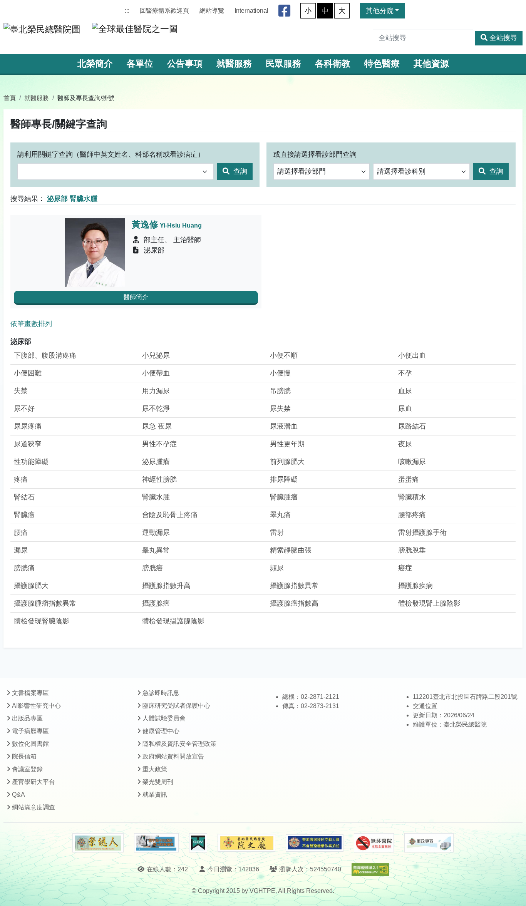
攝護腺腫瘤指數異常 (45, 603)
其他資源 (431, 64)
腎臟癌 (24, 515)
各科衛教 (332, 64)
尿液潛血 (284, 426)
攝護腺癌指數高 (294, 603)
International (251, 10)
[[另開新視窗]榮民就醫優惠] (156, 842)
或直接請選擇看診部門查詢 (315, 154)
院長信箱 (24, 756)
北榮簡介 (95, 64)
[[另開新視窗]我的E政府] (198, 842)
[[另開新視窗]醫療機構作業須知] (314, 843)
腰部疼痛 (412, 515)
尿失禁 (280, 408)
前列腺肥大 (287, 462)
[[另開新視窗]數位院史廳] (246, 843)
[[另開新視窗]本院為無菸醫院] (374, 842)
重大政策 (154, 769)
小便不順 (284, 355)
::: (127, 10)
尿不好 (24, 408)
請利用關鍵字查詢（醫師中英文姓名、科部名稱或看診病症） (110, 154)
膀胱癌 (152, 568)
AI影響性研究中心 (36, 705)
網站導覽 (211, 10)
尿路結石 (412, 426)
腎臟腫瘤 (284, 497)
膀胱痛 (24, 568)
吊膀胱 (280, 391)
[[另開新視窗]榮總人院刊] (97, 842)
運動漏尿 (156, 532)
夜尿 (405, 444)
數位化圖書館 (30, 743)
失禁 (21, 391)
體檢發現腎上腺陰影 (429, 603)
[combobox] (115, 171)
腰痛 (21, 532)
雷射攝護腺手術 (422, 532)
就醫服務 (234, 64)
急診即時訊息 (160, 693)
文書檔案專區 (30, 693)
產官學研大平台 (33, 782)
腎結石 (24, 497)
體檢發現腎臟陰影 (41, 621)
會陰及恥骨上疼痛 (170, 515)
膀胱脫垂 (412, 550)
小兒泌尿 (156, 355)
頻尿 (277, 568)
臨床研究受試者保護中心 (176, 705)
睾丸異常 (156, 550)
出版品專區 (27, 718)
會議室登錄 (27, 769)
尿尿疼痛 (28, 426)
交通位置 (425, 706)
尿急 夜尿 (157, 426)
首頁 (9, 97)
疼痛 (21, 479)
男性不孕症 (159, 444)
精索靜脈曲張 (291, 550)
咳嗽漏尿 (412, 462)
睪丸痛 (280, 515)
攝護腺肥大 (31, 585)
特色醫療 (382, 64)
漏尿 (21, 550)
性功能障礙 (31, 462)
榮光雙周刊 (157, 782)
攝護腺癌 (156, 603)
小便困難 (28, 373)
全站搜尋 (503, 38)
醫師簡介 (136, 297)
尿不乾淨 (156, 408)
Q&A (18, 794)
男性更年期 (287, 444)
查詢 (239, 171)
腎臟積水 (412, 497)
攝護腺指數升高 (166, 585)
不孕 (405, 373)
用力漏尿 (156, 391)
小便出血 (412, 355)
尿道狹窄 (28, 444)
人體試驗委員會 (164, 718)
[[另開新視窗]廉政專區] (428, 842)
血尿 (405, 391)
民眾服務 (283, 64)
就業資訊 (154, 794)
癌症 (405, 568)
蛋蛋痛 (408, 479)
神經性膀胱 (159, 479)
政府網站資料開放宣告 (173, 756)
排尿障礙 (284, 479)
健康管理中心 (160, 731)
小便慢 (280, 373)
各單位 (140, 64)
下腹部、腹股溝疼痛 (45, 355)
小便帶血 (156, 373)
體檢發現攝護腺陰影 (173, 621)
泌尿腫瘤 (156, 462)
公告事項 (185, 64)
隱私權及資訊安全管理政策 (179, 743)
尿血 (405, 408)
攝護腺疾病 (415, 585)
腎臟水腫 (156, 497)
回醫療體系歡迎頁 (164, 10)
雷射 (277, 532)
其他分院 (380, 11)
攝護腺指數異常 (294, 585)
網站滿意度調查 (33, 807)
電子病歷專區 (30, 731)
